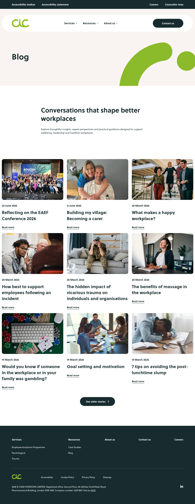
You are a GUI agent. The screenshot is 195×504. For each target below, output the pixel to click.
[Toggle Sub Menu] (76, 23)
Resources (74, 439)
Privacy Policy (88, 477)
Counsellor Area (174, 4)
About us (110, 439)
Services (69, 23)
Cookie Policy (67, 477)
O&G (93, 490)
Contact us (168, 23)
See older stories (96, 401)
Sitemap (107, 477)
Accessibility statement (55, 4)
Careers (154, 4)
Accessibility (47, 477)
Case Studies (74, 447)
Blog (70, 452)
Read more (8, 227)
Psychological (18, 452)
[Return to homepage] (20, 23)
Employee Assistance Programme (28, 447)
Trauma (15, 458)
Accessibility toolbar (23, 4)
